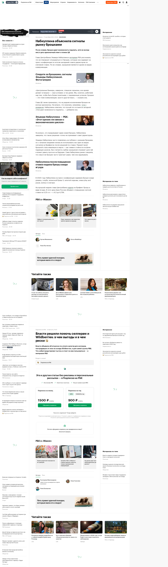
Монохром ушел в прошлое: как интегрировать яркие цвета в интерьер (114, 45)
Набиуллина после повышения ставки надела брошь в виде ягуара (53, 165)
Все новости (7, 40)
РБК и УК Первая (6, 235)
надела (70, 187)
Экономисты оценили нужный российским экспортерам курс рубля (114, 54)
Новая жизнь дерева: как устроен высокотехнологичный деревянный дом (115, 294)
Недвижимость (107, 49)
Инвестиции (35, 299)
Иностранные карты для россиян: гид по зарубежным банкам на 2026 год (114, 334)
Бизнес (4, 151)
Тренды (82, 541)
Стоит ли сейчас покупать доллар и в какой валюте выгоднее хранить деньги (40, 294)
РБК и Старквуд (6, 395)
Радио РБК (10, 2)
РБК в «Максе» (44, 199)
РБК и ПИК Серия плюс (8, 328)
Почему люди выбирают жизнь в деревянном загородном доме (115, 536)
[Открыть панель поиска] (123, 2)
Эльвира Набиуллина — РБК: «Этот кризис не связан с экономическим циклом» (52, 120)
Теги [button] (43, 234)
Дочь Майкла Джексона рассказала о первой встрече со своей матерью (67, 294)
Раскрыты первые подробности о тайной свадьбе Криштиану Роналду (42, 537)
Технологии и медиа (7, 386)
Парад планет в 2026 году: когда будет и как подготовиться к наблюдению (91, 537)
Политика (5, 48)
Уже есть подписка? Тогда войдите (64, 413)
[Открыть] (14, 2)
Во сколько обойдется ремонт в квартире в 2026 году (112, 343)
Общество (5, 57)
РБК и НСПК (5, 133)
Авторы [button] (38, 234)
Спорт (4, 198)
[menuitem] (26, 2)
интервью (73, 57)
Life (57, 299)
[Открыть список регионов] (120, 2)
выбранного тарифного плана (82, 416)
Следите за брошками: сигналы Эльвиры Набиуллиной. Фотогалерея (54, 77)
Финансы (4, 207)
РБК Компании (6, 378)
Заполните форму (64, 431)
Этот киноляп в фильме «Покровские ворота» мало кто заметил (66, 537)
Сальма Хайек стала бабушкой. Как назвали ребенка (90, 293)
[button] (120, 2)
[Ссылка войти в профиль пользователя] (127, 2)
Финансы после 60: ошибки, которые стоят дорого (114, 37)
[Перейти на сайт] (14, 33)
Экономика (39, 37)
